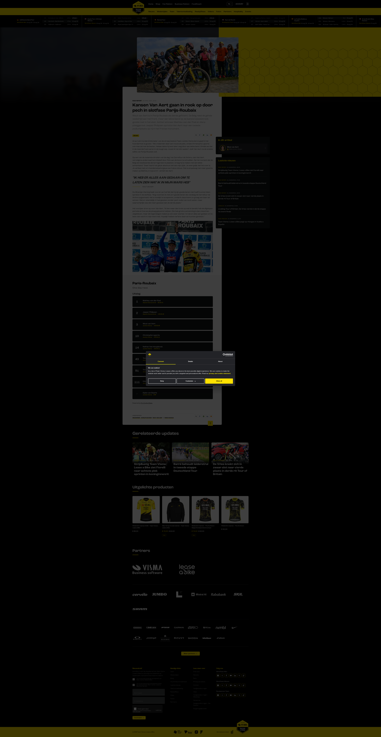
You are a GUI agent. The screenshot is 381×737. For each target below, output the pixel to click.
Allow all (219, 381)
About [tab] (220, 361)
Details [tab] (190, 361)
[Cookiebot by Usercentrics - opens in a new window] (224, 354)
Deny (162, 381)
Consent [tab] (161, 361)
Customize (189, 381)
